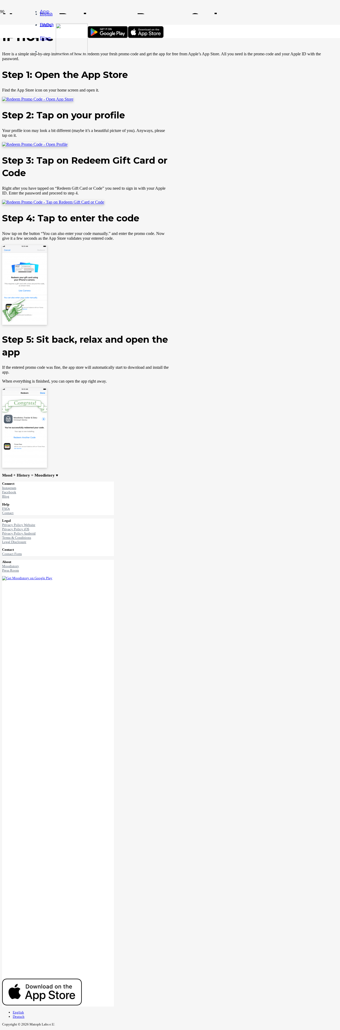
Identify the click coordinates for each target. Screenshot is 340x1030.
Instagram (9, 488)
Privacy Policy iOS (15, 529)
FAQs (6, 509)
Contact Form (12, 554)
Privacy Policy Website (18, 525)
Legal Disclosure (14, 542)
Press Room (10, 570)
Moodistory (10, 566)
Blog (5, 496)
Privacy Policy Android (19, 533)
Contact (8, 513)
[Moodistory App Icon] (72, 54)
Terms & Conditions (16, 538)
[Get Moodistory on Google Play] (108, 36)
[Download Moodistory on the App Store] (146, 36)
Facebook (9, 492)
